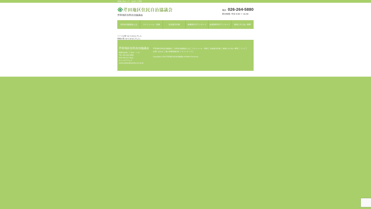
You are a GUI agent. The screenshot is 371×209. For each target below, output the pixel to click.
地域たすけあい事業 (230, 48)
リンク (242, 48)
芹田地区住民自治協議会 (162, 48)
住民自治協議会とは (182, 48)
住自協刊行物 (215, 48)
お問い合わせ (158, 52)
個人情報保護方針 (172, 52)
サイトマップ (187, 52)
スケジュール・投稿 (200, 48)
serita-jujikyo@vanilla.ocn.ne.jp (131, 63)
